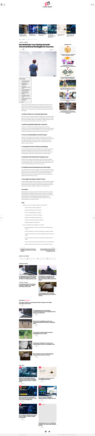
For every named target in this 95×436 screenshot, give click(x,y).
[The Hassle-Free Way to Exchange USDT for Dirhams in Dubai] (67, 49)
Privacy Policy (71, 434)
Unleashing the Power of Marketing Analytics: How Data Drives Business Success (47, 424)
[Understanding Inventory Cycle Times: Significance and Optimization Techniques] (67, 106)
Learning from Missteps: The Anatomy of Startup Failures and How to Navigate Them (44, 343)
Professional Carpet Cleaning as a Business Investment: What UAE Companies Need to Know (23, 35)
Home (59, 434)
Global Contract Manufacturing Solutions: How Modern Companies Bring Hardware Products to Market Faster (52, 36)
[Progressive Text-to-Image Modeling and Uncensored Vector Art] (33, 29)
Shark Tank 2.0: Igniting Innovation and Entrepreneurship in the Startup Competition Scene (44, 322)
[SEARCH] (93, 4)
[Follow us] (91, 4)
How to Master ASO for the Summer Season (67, 100)
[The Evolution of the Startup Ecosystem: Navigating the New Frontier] (25, 334)
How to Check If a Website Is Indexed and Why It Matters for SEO (42, 35)
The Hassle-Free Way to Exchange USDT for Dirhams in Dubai (67, 55)
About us (67, 434)
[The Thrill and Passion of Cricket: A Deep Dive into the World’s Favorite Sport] (67, 83)
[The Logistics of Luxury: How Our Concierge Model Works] (61, 29)
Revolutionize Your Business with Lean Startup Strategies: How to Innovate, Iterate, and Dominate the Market (47, 278)
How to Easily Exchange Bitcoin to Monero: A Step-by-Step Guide (67, 78)
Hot (20, 367)
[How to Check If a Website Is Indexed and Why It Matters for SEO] (42, 29)
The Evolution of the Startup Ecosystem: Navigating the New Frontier (43, 333)
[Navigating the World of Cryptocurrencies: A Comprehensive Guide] (67, 60)
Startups (21, 274)
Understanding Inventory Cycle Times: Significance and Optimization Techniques (68, 112)
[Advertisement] (47, 17)
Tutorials (26, 274)
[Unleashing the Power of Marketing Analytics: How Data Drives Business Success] (47, 413)
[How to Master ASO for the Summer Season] (67, 95)
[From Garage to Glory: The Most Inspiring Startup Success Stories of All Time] (47, 287)
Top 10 (4, 5)
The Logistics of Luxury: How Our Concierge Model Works (61, 35)
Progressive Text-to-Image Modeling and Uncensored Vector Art (33, 35)
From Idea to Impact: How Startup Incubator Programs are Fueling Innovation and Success (27, 285)
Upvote (27, 259)
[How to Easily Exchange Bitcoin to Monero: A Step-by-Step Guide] (67, 72)
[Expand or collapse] (30, 79)
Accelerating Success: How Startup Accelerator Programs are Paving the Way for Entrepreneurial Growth (28, 277)
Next (75, 31)
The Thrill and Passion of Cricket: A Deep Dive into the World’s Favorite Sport (67, 89)
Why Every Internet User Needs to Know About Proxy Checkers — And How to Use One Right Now (70, 35)
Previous (19, 31)
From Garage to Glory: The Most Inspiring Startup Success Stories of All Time (47, 294)
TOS (75, 434)
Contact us (63, 434)
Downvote (47, 259)
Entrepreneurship (42, 274)
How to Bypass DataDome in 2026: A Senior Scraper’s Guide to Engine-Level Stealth (28, 416)
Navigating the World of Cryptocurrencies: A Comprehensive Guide (68, 66)
